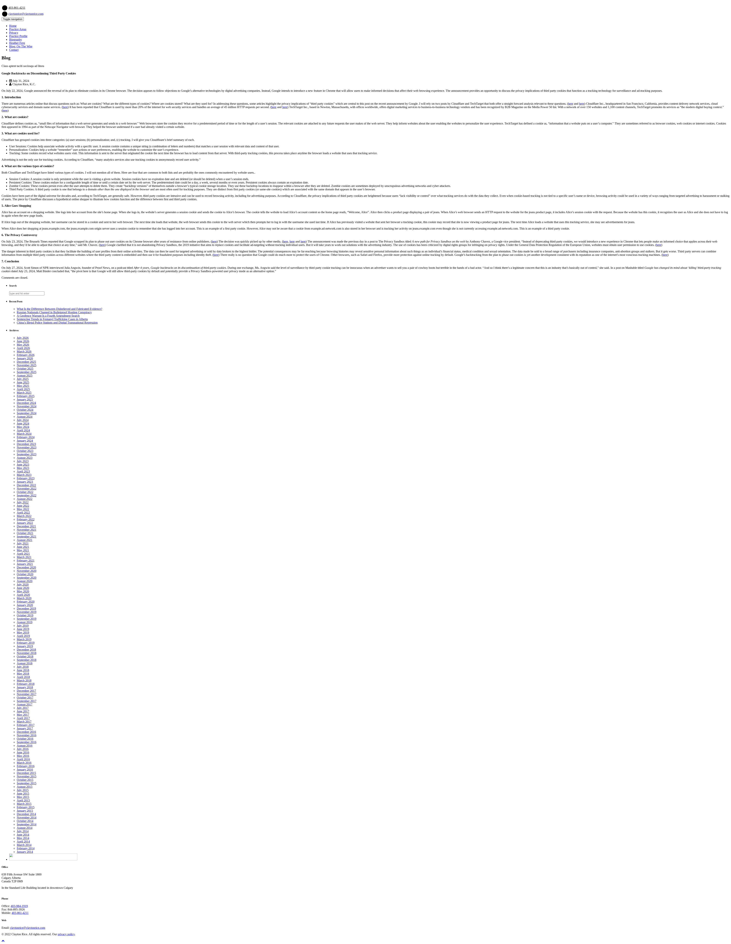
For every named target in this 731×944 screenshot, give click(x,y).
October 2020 (25, 574)
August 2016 (24, 745)
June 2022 (23, 505)
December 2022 (26, 485)
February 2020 (25, 601)
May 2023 (23, 468)
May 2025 (23, 385)
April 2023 (23, 471)
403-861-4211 (16, 7)
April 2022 (23, 512)
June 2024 (23, 423)
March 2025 (24, 392)
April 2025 (23, 389)
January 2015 (25, 810)
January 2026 (25, 358)
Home (13, 25)
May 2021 (23, 550)
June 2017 (23, 711)
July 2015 (23, 790)
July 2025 (23, 379)
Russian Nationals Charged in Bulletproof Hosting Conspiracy (54, 312)
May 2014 (23, 838)
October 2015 (25, 779)
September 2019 (26, 618)
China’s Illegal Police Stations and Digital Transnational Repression (57, 322)
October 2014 (25, 821)
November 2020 (26, 570)
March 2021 (24, 557)
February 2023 (25, 478)
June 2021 (23, 546)
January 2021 (25, 564)
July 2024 (23, 420)
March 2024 (24, 433)
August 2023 (24, 457)
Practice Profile (18, 36)
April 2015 (23, 800)
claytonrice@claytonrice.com (25, 13)
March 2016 (24, 762)
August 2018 (24, 663)
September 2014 (26, 824)
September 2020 (26, 577)
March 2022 (24, 516)
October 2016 (25, 738)
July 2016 (23, 749)
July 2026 (23, 337)
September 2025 (26, 372)
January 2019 (25, 646)
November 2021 (26, 529)
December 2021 (26, 526)
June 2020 (23, 588)
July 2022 (23, 502)
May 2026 (23, 344)
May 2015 (23, 797)
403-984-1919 (19, 906)
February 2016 (25, 766)
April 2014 (23, 841)
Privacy (13, 32)
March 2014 (24, 845)
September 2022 (26, 495)
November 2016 (26, 735)
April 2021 (23, 553)
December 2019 (26, 608)
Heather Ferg (17, 43)
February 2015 (25, 807)
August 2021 (24, 540)
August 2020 (24, 581)
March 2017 (24, 721)
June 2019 (23, 629)
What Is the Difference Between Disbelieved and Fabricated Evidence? (59, 308)
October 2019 (25, 615)
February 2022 (25, 519)
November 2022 (26, 488)
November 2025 (26, 365)
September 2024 (26, 413)
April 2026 (23, 348)
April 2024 (23, 430)
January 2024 (25, 440)
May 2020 (23, 591)
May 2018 (23, 673)
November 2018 (26, 653)
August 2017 (24, 704)
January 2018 (25, 687)
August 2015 (24, 786)
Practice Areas (17, 29)
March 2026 (24, 351)
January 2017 (25, 728)
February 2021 (25, 560)
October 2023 (25, 450)
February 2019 (25, 642)
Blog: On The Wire (20, 46)
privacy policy (66, 934)
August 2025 (24, 375)
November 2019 (26, 612)
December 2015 (26, 773)
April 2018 (23, 677)
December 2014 (26, 814)
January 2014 (25, 851)
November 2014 (26, 817)
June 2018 (23, 670)
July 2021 (23, 543)
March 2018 (24, 680)
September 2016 (26, 742)
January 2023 (25, 481)
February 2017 (25, 725)
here (570, 103)
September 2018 (26, 660)
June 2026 (23, 341)
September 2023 (26, 454)
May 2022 (23, 509)
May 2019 (23, 632)
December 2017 (26, 690)
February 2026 (25, 355)
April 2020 (23, 594)
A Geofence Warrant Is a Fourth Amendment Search (48, 315)
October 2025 (25, 368)
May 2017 (23, 714)
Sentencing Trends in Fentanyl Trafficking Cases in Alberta (52, 319)
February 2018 (25, 683)
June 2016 (23, 752)
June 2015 (23, 793)
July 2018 (23, 666)
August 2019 (24, 622)
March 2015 (24, 803)
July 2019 (23, 625)
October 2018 (25, 656)
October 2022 (25, 492)
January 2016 (25, 769)
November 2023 (26, 447)
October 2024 (25, 409)
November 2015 (26, 776)
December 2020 (26, 567)
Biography (15, 39)
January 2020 (25, 605)
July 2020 (23, 584)
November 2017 (26, 694)
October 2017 (25, 697)
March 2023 (24, 474)
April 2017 (23, 718)
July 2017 (23, 707)
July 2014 (23, 831)
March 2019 (24, 639)
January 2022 (25, 522)
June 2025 (23, 382)
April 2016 (23, 759)
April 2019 (23, 636)
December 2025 (26, 361)
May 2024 (23, 427)
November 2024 (26, 406)
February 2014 (25, 848)
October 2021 (25, 533)
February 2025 (25, 396)
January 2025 (25, 399)
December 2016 (26, 731)
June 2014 (23, 834)
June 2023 (23, 464)
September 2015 (26, 783)
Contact (13, 49)
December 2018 (26, 649)
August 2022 (24, 498)
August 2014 (24, 827)
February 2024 (25, 437)
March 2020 (24, 598)
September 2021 (26, 536)
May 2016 (23, 755)
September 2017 (26, 701)
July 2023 (23, 461)
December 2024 (26, 403)
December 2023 (26, 444)
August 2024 (24, 416)
